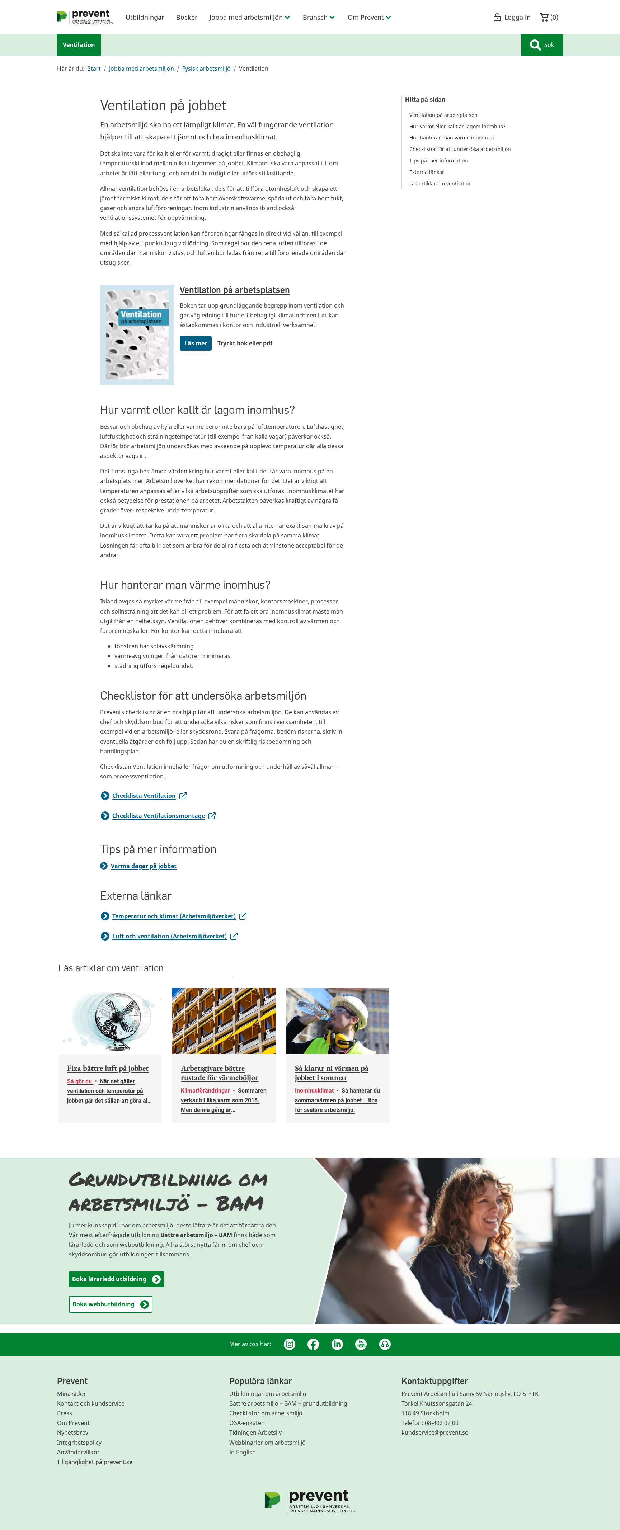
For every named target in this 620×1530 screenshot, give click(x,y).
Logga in (517, 17)
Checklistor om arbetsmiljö (265, 1413)
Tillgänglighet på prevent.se (94, 1462)
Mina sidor (71, 1394)
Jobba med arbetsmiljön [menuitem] (246, 17)
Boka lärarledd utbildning (109, 1279)
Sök (549, 45)
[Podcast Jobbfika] (385, 1344)
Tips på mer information (438, 160)
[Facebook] (313, 1344)
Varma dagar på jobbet (144, 866)
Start (94, 68)
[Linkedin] (337, 1344)
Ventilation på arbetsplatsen (235, 289)
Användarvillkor (78, 1452)
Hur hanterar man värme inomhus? (452, 137)
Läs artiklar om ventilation (440, 183)
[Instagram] (289, 1344)
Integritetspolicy (79, 1442)
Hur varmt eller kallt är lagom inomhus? (457, 126)
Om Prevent (73, 1423)
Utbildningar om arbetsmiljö (267, 1394)
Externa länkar (426, 172)
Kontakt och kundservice (91, 1403)
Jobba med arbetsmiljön (141, 68)
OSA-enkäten (247, 1423)
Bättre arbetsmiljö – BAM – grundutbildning (288, 1403)
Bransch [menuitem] (315, 17)
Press (64, 1413)
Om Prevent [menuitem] (366, 17)
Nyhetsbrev (72, 1432)
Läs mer (195, 343)
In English (242, 1452)
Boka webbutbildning (103, 1304)
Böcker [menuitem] (186, 17)
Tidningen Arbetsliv (255, 1432)
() (553, 17)
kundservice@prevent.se (434, 1432)
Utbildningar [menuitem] (145, 17)
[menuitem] (85, 17)
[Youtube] (361, 1344)
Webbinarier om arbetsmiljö (267, 1442)
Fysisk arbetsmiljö (206, 68)
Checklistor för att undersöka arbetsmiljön (460, 149)
